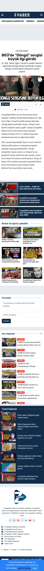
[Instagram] (22, 520)
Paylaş (6, 104)
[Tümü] (41, 334)
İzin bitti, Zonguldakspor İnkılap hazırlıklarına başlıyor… (26, 365)
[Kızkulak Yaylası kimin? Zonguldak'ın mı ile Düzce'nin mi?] (32, 232)
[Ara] (41, 15)
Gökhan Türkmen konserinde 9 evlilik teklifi (10, 240)
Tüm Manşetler (9, 539)
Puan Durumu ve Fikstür (12, 536)
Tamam (34, 568)
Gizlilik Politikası (26, 550)
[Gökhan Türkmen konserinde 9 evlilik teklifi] (11, 232)
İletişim (6, 550)
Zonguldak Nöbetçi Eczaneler (14, 527)
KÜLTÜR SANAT (22, 51)
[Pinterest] (18, 520)
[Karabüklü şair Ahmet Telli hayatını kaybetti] (32, 273)
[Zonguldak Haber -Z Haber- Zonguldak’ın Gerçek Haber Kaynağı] (22, 15)
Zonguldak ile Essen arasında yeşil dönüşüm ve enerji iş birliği (28, 375)
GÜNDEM (30, 21)
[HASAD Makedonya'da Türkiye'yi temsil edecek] (11, 273)
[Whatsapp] (34, 520)
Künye (14, 550)
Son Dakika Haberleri (11, 541)
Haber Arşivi (8, 544)
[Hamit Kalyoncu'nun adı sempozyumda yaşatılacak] (11, 253)
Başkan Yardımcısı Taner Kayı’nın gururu (27, 386)
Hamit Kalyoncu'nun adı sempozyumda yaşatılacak (11, 261)
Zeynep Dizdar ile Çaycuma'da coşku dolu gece (31, 261)
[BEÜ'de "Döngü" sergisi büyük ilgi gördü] (22, 89)
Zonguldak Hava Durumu (13, 529)
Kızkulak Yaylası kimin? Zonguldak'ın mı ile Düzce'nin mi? (31, 241)
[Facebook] (10, 520)
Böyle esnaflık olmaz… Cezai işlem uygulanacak (29, 396)
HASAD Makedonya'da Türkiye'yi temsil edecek (10, 281)
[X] (14, 520)
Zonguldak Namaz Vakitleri (14, 532)
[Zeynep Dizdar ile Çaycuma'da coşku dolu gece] (32, 253)
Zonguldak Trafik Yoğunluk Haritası (16, 534)
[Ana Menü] (2, 15)
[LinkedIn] (26, 520)
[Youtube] (30, 520)
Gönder (6, 321)
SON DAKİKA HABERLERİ (13, 21)
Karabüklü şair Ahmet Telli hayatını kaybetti (32, 281)
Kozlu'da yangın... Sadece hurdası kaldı (27, 354)
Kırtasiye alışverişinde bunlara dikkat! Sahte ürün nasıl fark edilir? (29, 343)
